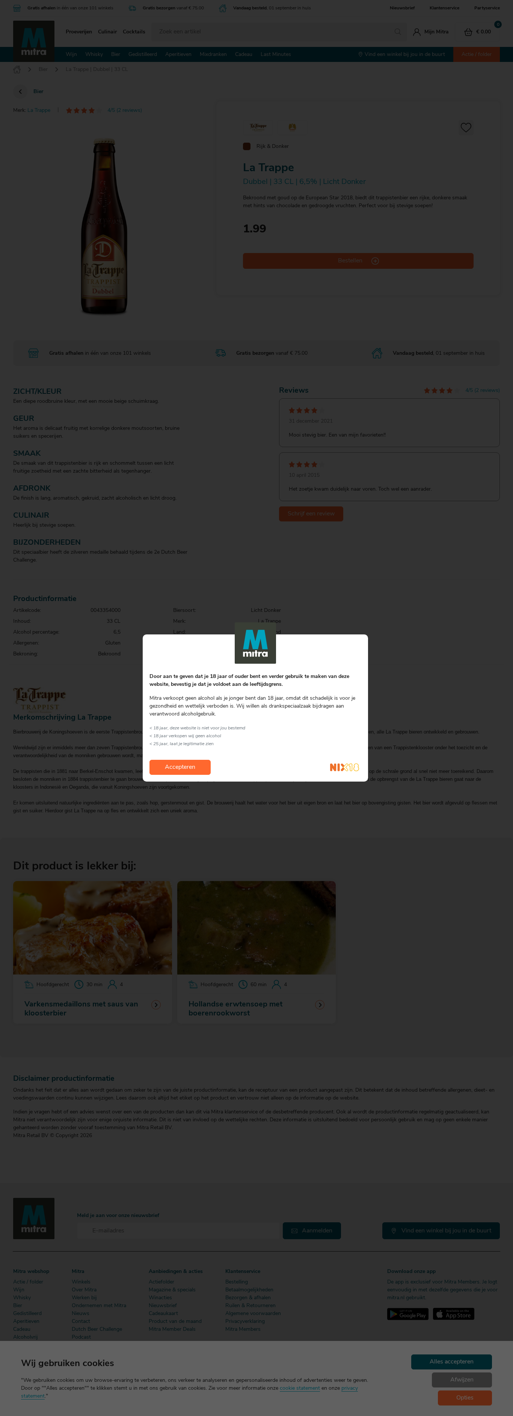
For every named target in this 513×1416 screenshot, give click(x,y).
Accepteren (180, 767)
